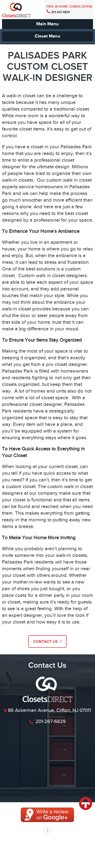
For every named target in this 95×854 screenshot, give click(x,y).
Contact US (46, 641)
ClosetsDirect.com (63, 840)
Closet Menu (47, 36)
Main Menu (47, 24)
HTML (65, 845)
